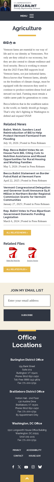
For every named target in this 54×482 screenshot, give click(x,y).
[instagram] (33, 467)
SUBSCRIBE (27, 315)
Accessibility (34, 450)
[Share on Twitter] (7, 42)
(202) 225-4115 (27, 436)
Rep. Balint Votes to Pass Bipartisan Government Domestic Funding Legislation (26, 214)
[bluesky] (40, 467)
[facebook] (13, 467)
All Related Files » (17, 269)
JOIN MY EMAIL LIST (27, 290)
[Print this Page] (10, 42)
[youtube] (26, 467)
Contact (18, 456)
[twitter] (19, 467)
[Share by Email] (14, 42)
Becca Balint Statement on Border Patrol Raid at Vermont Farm (26, 175)
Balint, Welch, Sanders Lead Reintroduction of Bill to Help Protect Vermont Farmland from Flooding (24, 134)
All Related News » (17, 233)
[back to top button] (27, 478)
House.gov (35, 456)
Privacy (17, 450)
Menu (28, 17)
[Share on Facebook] (4, 42)
